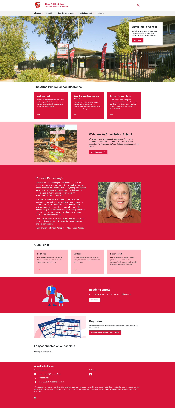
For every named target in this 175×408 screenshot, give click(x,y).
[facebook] (90, 375)
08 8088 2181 (44, 378)
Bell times (41, 254)
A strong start (43, 96)
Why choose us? (97, 152)
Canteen (77, 254)
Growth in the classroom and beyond (86, 97)
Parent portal (116, 254)
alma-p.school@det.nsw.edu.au (50, 374)
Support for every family (120, 96)
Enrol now (137, 40)
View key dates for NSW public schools (105, 332)
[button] (38, 13)
